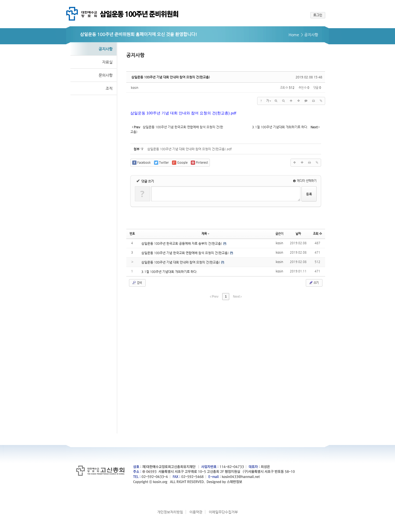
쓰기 (315, 282)
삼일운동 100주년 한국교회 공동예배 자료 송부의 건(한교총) (182, 243)
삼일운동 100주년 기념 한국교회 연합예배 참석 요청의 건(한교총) (185, 253)
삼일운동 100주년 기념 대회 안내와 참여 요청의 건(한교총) (170, 77)
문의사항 (106, 75)
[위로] (291, 101)
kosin (134, 87)
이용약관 (195, 512)
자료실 (107, 62)
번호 (132, 233)
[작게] (283, 101)
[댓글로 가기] (306, 101)
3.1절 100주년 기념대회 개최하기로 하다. (169, 271)
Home (294, 34)
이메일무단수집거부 (223, 512)
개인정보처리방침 (170, 512)
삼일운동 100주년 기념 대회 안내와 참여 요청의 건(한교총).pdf (189, 149)
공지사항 (106, 49)
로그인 (317, 15)
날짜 (298, 233)
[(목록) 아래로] (298, 101)
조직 (109, 88)
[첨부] (321, 101)
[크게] (276, 101)
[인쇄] (313, 101)
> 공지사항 (309, 34)
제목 (204, 233)
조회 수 (317, 233)
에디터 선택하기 (306, 181)
